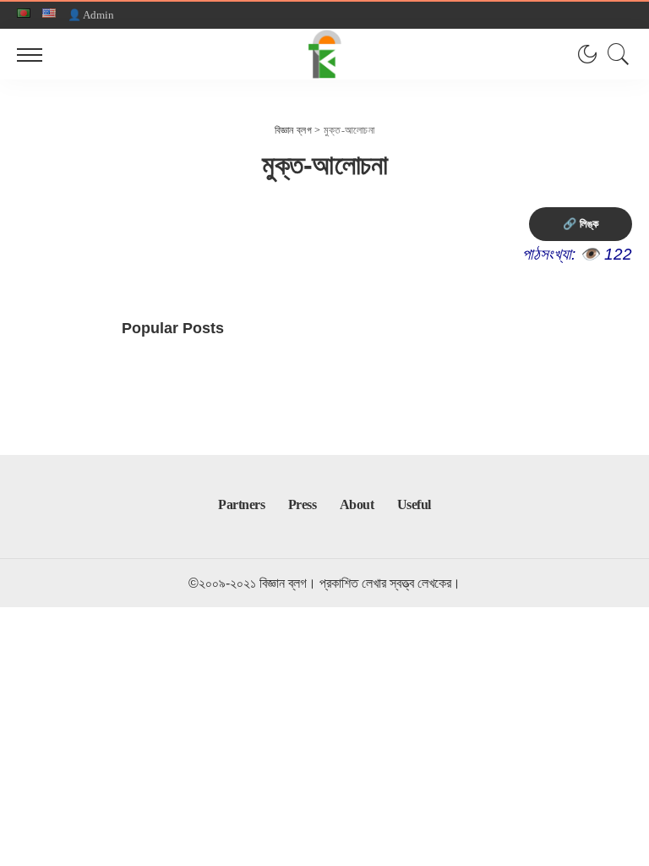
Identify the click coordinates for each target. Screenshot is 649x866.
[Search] (614, 54)
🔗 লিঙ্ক (580, 223)
